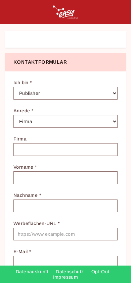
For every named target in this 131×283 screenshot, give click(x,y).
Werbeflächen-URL (36, 223)
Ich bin (22, 82)
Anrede (23, 110)
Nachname (27, 195)
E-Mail (22, 251)
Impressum (65, 277)
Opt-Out (101, 271)
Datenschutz (70, 271)
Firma (20, 139)
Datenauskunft (33, 271)
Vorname (25, 167)
